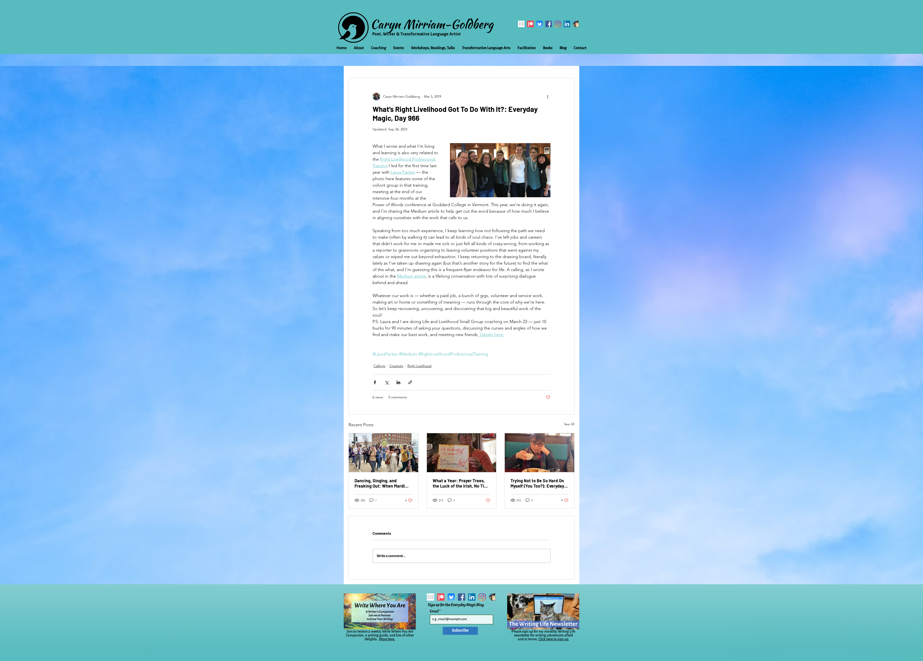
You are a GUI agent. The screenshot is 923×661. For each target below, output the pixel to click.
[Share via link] (410, 382)
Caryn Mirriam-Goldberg (431, 24)
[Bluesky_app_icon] (539, 24)
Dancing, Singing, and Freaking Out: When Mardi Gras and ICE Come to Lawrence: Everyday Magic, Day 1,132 (381, 483)
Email (434, 611)
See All (569, 424)
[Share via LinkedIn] (398, 382)
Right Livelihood (419, 366)
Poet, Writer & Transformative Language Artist (416, 34)
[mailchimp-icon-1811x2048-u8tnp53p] (576, 24)
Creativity (396, 366)
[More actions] (547, 96)
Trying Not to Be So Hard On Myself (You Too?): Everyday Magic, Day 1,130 (537, 483)
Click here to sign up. (553, 639)
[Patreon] (530, 24)
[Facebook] (548, 24)
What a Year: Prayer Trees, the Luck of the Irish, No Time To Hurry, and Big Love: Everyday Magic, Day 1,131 (461, 483)
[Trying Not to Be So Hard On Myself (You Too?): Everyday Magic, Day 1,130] (539, 452)
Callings (379, 366)
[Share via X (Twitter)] (386, 382)
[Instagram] (558, 24)
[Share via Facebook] (375, 382)
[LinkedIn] (567, 24)
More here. (387, 639)
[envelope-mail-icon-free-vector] (521, 24)
